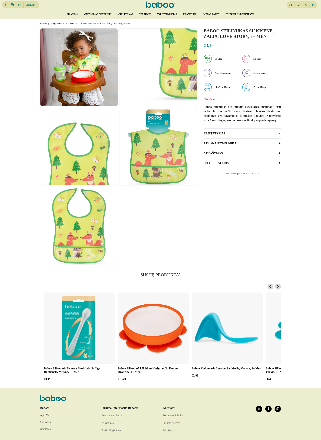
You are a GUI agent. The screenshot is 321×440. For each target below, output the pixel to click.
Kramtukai (190, 14)
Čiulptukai (125, 14)
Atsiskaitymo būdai (221, 143)
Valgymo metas (167, 14)
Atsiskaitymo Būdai (111, 415)
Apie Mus (45, 415)
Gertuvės (145, 14)
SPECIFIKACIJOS (216, 163)
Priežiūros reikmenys (240, 14)
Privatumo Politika (173, 415)
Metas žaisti (211, 14)
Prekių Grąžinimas (111, 430)
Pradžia (43, 23)
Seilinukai (72, 23)
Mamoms (72, 14)
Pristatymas (214, 133)
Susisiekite (45, 422)
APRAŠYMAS (213, 153)
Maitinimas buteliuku (98, 14)
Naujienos (45, 429)
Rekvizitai (168, 430)
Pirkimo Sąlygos (171, 423)
